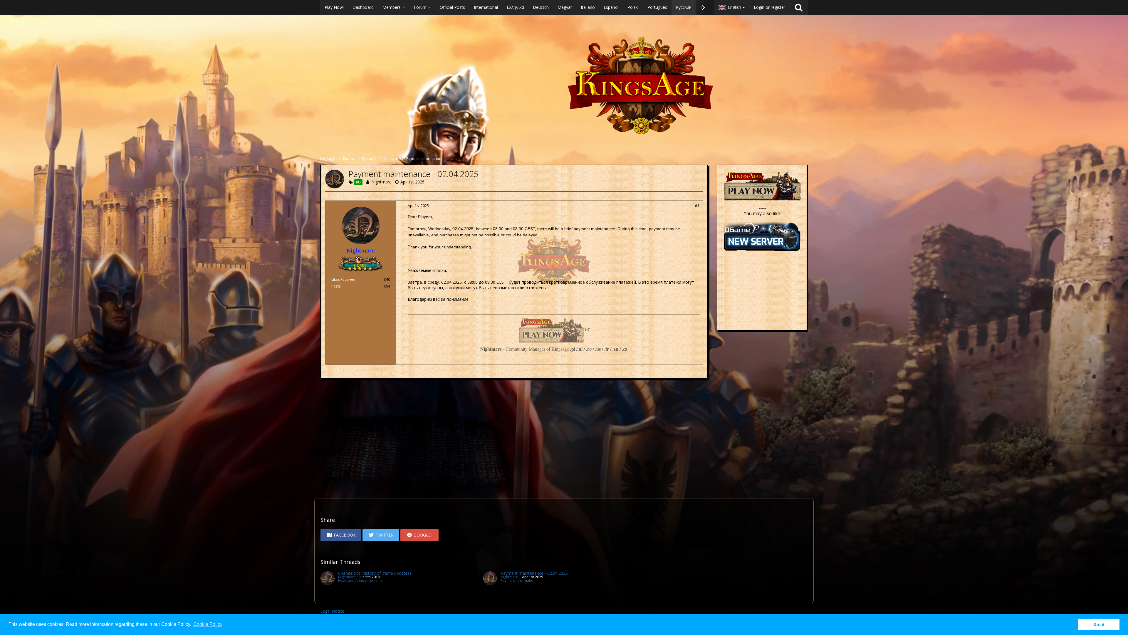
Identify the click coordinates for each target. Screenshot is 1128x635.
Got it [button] (1098, 624)
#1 (697, 205)
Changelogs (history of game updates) (374, 573)
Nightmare (381, 182)
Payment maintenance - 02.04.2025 (534, 573)
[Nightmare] (327, 578)
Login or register (769, 7)
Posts (335, 286)
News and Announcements (360, 580)
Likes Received (343, 279)
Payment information (518, 580)
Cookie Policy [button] (207, 624)
